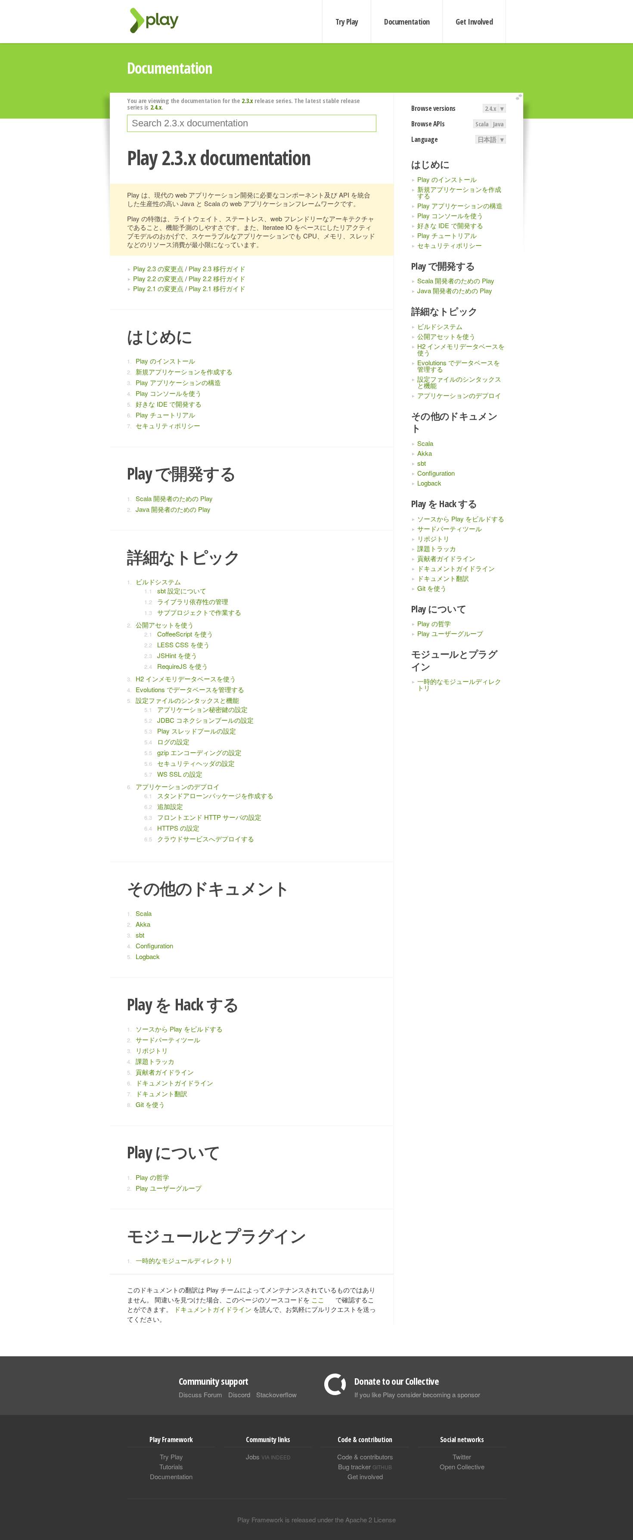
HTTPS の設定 (178, 827)
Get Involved (474, 21)
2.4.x (490, 108)
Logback (429, 482)
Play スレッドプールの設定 (196, 730)
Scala (482, 123)
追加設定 (170, 806)
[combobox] (251, 123)
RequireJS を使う (182, 666)
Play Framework (159, 20)
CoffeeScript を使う (185, 633)
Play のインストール (447, 179)
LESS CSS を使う (183, 644)
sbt (421, 462)
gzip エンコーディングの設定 (199, 752)
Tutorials (171, 1466)
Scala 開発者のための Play (455, 280)
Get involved (365, 1476)
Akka (424, 453)
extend (520, 97)
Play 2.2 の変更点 (158, 278)
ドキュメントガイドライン (456, 568)
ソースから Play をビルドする (460, 518)
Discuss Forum (200, 1394)
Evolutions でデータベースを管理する (458, 365)
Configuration (436, 472)
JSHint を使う (177, 655)
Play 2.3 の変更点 (158, 268)
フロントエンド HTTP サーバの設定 (209, 817)
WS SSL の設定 (179, 773)
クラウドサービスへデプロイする (205, 838)
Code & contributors (365, 1456)
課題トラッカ (436, 548)
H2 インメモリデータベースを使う (461, 349)
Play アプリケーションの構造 (460, 205)
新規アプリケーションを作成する (459, 192)
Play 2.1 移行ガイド (217, 288)
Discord (239, 1394)
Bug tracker (365, 1466)
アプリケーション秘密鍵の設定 (202, 709)
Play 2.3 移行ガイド (217, 268)
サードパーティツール (449, 528)
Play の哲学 (434, 623)
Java (498, 123)
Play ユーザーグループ (450, 633)
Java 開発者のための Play (454, 290)
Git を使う (432, 588)
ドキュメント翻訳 (443, 578)
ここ (317, 1299)
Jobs (268, 1456)
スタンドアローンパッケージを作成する (215, 795)
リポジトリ (433, 538)
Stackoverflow (276, 1394)
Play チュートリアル (447, 235)
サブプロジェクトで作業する (199, 612)
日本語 (487, 139)
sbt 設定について (181, 590)
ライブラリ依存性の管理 (192, 601)
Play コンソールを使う (450, 215)
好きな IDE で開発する (450, 225)
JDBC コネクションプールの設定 (205, 720)
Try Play (346, 21)
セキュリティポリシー (449, 245)
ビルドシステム (439, 326)
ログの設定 (173, 741)
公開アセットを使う (446, 336)
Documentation (406, 21)
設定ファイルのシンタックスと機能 (459, 382)
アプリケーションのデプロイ (459, 395)
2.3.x (247, 100)
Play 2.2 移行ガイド (217, 278)
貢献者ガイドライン (446, 558)
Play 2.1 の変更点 (158, 288)
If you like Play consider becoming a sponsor (417, 1394)
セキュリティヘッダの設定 (196, 763)
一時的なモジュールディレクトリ (459, 684)
